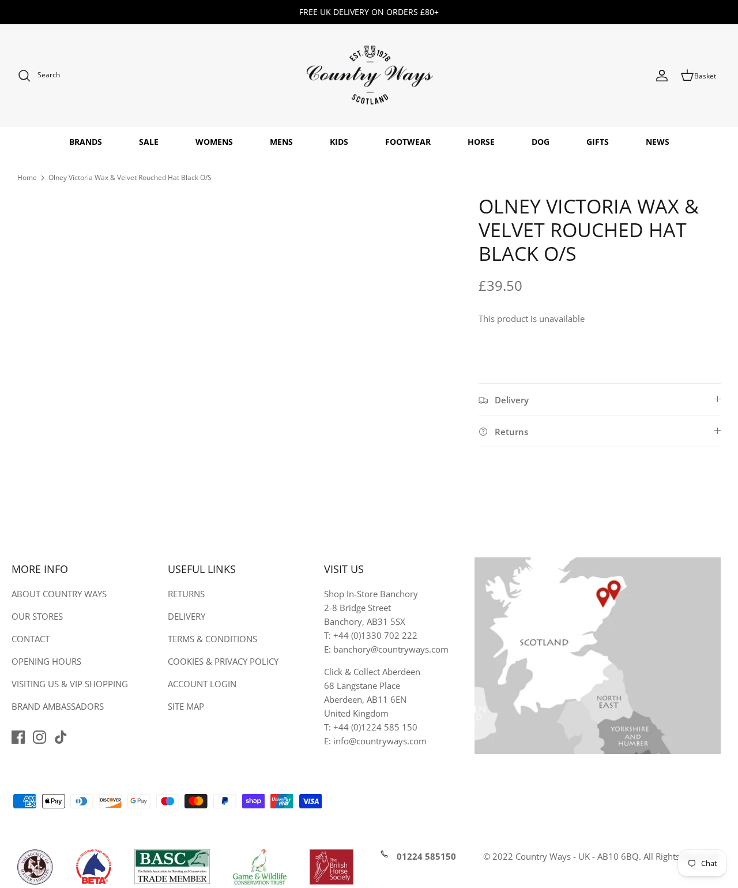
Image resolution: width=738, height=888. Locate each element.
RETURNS (186, 594)
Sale (149, 141)
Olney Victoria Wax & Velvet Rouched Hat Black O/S (130, 177)
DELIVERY (186, 616)
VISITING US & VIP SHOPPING (70, 684)
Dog (540, 141)
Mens (281, 141)
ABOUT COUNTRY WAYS (59, 594)
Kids (339, 141)
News (657, 141)
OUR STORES (37, 616)
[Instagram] (39, 737)
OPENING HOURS (46, 661)
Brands (85, 141)
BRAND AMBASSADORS (58, 706)
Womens (214, 141)
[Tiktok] (60, 737)
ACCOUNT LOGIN (202, 684)
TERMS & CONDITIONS (212, 639)
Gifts (597, 141)
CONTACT (31, 639)
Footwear (408, 141)
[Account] (662, 76)
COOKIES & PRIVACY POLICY (223, 661)
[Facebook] (18, 737)
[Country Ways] (369, 76)
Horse (481, 141)
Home (27, 177)
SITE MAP (186, 706)
